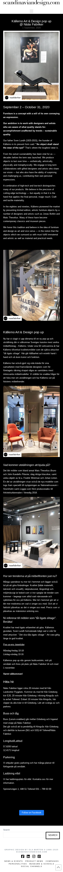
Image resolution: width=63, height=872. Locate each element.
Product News (34, 861)
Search (6, 830)
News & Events (13, 861)
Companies (52, 861)
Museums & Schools (41, 864)
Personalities (18, 864)
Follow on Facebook (31, 812)
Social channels (31, 866)
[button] (31, 11)
